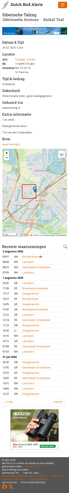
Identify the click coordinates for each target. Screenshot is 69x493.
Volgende (58, 401)
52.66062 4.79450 (25, 59)
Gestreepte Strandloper (36, 267)
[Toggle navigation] (62, 5)
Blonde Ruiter (30, 256)
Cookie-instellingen (38, 479)
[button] (35, 189)
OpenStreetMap (49, 235)
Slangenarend (30, 293)
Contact (43, 475)
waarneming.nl (11, 144)
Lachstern (28, 262)
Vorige (9, 401)
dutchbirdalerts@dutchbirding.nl (18, 475)
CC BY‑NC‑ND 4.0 (31, 466)
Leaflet (35, 235)
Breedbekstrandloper (35, 288)
